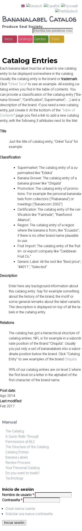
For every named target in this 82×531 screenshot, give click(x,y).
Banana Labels (16, 457)
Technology (14, 478)
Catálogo (25, 39)
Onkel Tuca (17, 84)
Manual (9, 422)
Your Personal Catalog (22, 468)
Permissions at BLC (20, 442)
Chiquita (70, 359)
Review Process (17, 462)
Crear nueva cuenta (20, 509)
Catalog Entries (17, 452)
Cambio (40, 39)
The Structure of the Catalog (27, 447)
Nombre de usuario (18, 495)
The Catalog (14, 431)
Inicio (8, 39)
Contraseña (12, 500)
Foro (55, 39)
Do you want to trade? (22, 473)
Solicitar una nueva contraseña (29, 514)
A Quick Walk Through (22, 436)
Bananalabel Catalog (39, 19)
